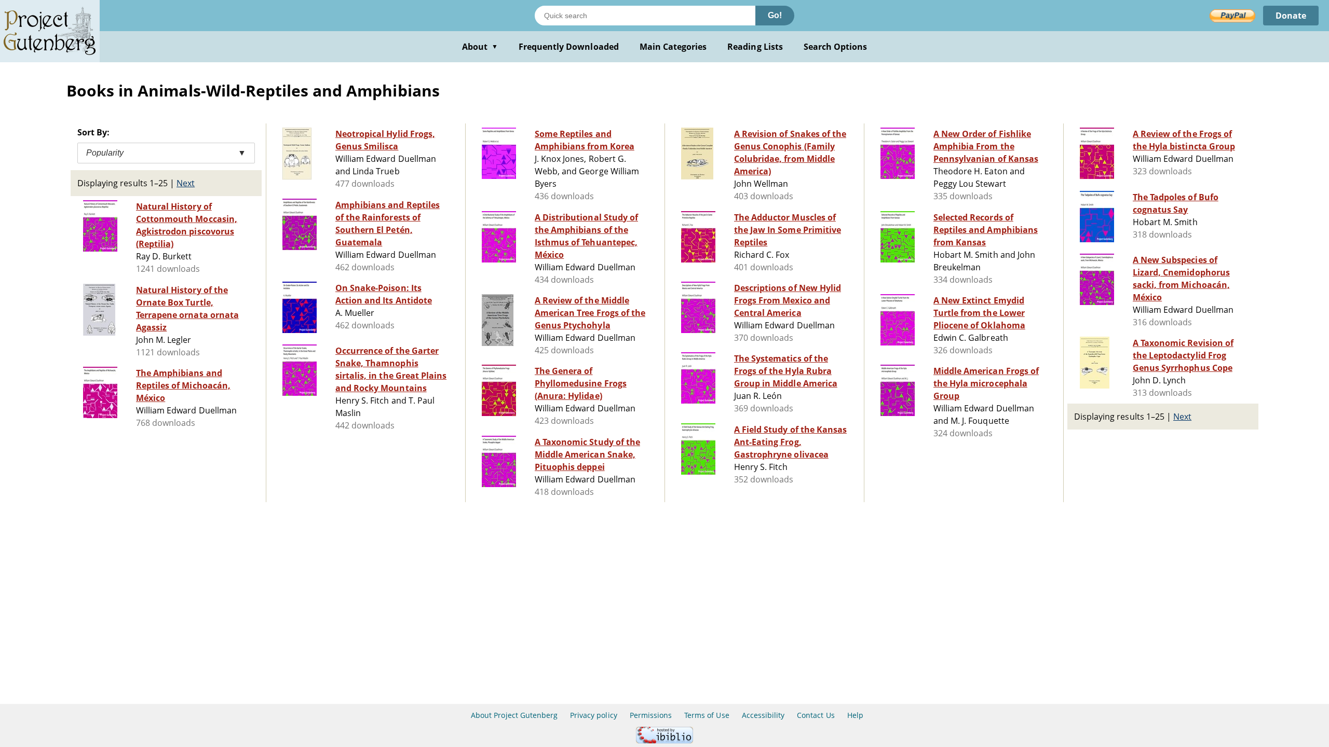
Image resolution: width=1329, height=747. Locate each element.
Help (855, 715)
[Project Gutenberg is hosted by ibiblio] (664, 740)
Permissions (651, 715)
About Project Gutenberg (514, 715)
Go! (775, 15)
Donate (1291, 15)
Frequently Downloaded (569, 46)
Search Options (835, 46)
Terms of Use (706, 715)
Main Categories (673, 46)
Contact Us (815, 715)
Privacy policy (593, 715)
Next (186, 183)
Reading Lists (755, 46)
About (480, 46)
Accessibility (763, 715)
